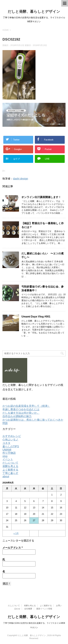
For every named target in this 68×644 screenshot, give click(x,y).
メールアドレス (12, 547)
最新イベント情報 (44, 609)
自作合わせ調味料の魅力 (17, 416)
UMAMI (6, 449)
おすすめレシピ (11, 436)
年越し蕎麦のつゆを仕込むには (20, 409)
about (5, 476)
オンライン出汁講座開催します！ (41, 197)
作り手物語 (9, 452)
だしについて (10, 462)
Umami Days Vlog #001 (35, 316)
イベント (7, 459)
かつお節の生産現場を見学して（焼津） (26, 405)
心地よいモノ (10, 439)
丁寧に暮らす (10, 473)
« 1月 (16, 533)
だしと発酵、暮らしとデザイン (34, 11)
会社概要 (28, 609)
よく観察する (10, 469)
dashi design (20, 178)
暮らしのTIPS (10, 446)
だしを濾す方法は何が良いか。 (20, 412)
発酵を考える (10, 466)
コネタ (6, 443)
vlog (4, 456)
